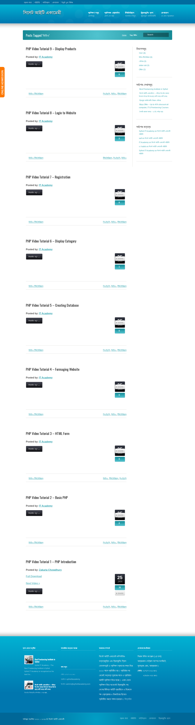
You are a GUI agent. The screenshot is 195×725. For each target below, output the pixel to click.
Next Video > (33, 583)
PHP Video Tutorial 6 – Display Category (51, 241)
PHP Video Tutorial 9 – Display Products (51, 48)
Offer (141, 69)
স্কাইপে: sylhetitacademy (70, 679)
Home (124, 35)
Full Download (34, 576)
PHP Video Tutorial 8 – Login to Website (51, 112)
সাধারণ (141, 53)
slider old (143, 65)
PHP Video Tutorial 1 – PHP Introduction (51, 561)
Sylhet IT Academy (146, 131)
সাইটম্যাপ (46, 2)
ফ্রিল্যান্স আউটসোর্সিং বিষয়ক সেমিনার (150, 100)
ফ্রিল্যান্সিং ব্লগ (164, 718)
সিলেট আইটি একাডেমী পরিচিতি (154, 138)
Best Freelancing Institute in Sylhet (153, 89)
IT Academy (46, 57)
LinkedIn (169, 2)
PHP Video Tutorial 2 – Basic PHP (47, 497)
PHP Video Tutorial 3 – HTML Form (47, 433)
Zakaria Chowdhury (50, 570)
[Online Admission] (2, 82)
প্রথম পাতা (28, 2)
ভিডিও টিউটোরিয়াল (36, 93)
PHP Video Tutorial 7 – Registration (48, 177)
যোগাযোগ (55, 2)
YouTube (165, 2)
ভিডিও (113, 93)
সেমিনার (141, 61)
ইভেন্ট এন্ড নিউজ (67, 2)
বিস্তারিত (128, 699)
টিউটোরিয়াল (121, 607)
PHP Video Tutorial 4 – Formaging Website (52, 369)
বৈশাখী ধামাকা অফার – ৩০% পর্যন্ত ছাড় (151, 112)
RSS (63, 655)
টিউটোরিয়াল (121, 93)
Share (120, 66)
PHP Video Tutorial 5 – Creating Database (52, 305)
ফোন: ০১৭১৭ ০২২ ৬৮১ (68, 674)
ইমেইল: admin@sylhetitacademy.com (75, 684)
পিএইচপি (106, 93)
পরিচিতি (37, 2)
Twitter (68, 655)
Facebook (161, 2)
